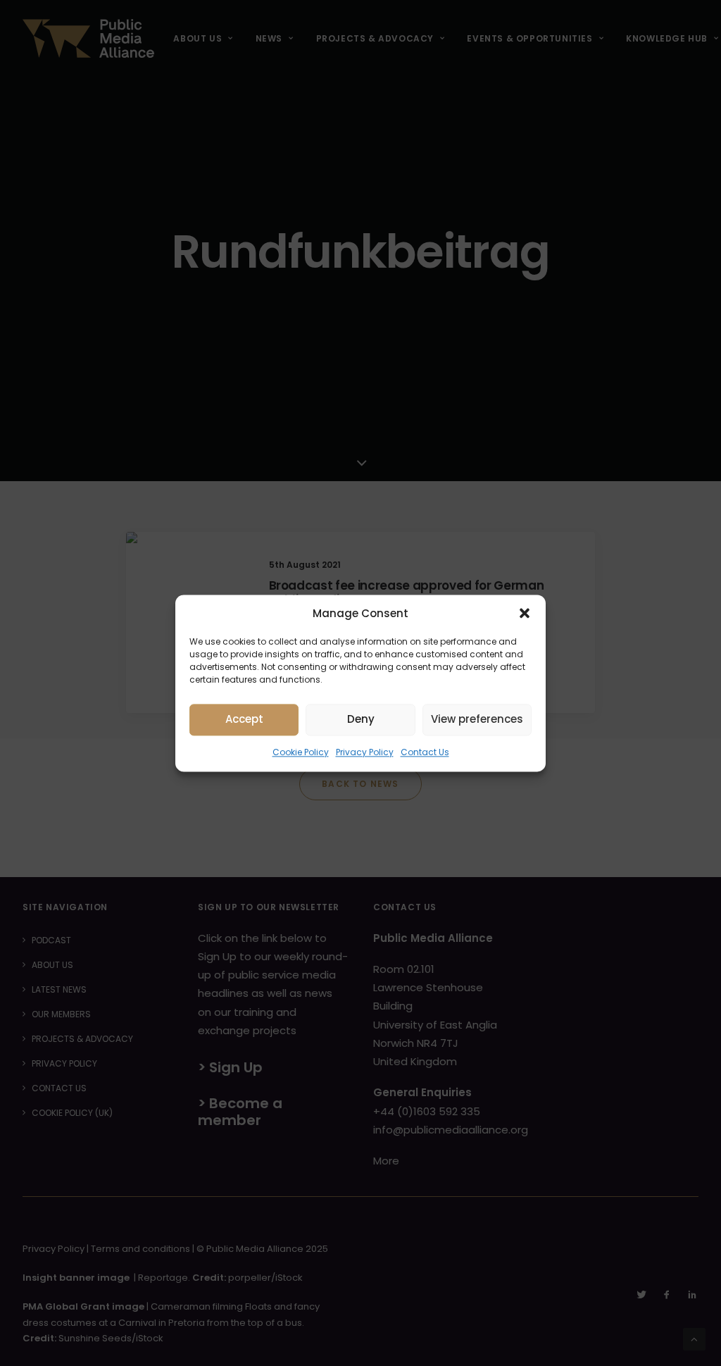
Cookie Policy (300, 752)
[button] (525, 613)
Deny (361, 719)
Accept (244, 719)
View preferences (477, 719)
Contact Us (425, 752)
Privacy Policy (365, 752)
